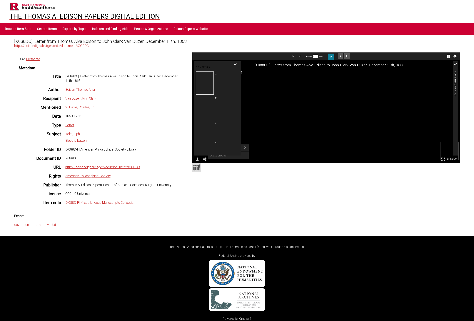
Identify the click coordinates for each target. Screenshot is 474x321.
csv (16, 225)
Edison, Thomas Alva (80, 89)
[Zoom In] (252, 73)
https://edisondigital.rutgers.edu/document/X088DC (51, 46)
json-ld (27, 225)
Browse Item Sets (18, 29)
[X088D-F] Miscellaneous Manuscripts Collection (100, 202)
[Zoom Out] (259, 73)
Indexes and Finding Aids (110, 29)
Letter (69, 125)
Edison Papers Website (191, 29)
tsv (46, 225)
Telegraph (72, 134)
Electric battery (76, 140)
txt (54, 225)
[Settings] (455, 56)
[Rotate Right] (265, 73)
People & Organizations (151, 29)
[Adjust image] (272, 73)
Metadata (33, 59)
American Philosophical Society (88, 176)
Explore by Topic (74, 29)
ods (38, 225)
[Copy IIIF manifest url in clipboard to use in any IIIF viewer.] (196, 167)
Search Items (47, 29)
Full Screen (452, 158)
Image (309, 56)
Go (331, 56)
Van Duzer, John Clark (80, 98)
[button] (236, 66)
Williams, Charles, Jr (79, 107)
